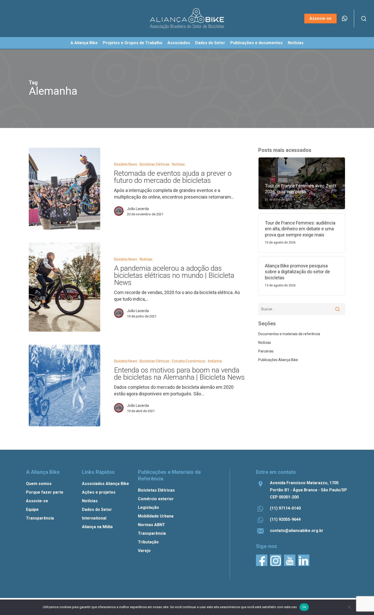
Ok (304, 607)
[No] (349, 607)
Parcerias (266, 351)
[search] (364, 18)
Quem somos (39, 483)
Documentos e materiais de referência (289, 334)
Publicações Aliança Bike (278, 360)
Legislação (148, 507)
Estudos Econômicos (188, 361)
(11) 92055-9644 (285, 519)
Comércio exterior (156, 498)
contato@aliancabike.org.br (296, 530)
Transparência (40, 518)
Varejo (144, 550)
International (94, 518)
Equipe (32, 509)
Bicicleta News (125, 164)
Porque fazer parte (44, 492)
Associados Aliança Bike (105, 483)
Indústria (215, 361)
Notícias (178, 164)
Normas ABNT (151, 524)
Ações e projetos (99, 492)
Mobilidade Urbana (156, 516)
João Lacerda (138, 209)
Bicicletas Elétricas (154, 164)
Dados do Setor (97, 509)
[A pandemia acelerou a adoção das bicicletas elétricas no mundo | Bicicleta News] (64, 286)
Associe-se (37, 500)
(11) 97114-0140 (285, 508)
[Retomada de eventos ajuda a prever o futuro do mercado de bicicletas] (64, 189)
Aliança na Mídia (97, 526)
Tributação (148, 542)
